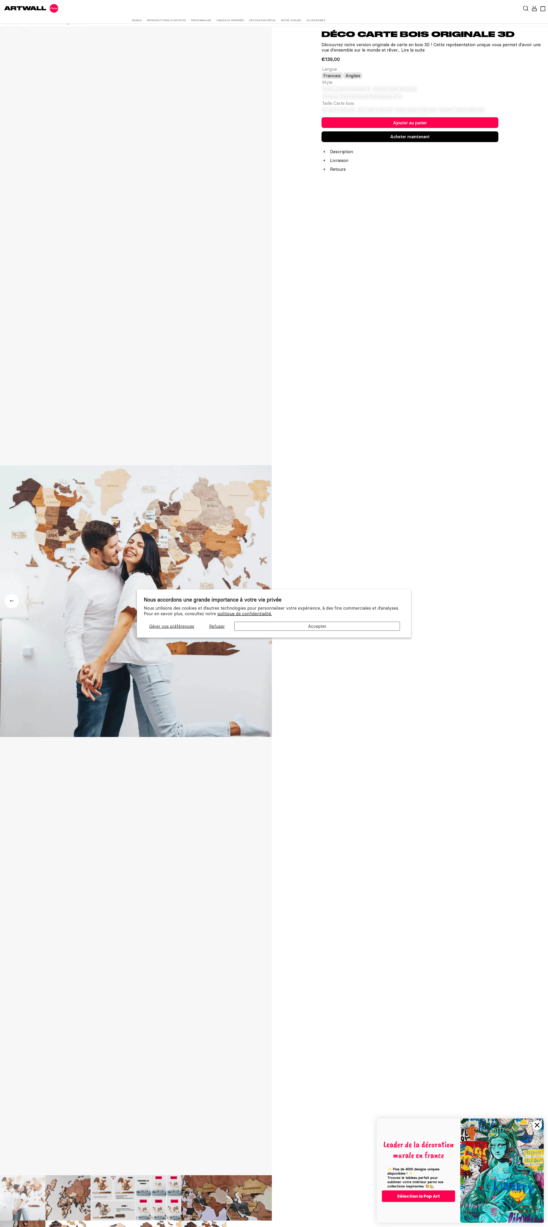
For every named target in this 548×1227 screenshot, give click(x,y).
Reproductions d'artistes (166, 20)
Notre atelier (291, 20)
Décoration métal (262, 20)
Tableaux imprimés (230, 20)
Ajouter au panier (410, 122)
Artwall (25, 8)
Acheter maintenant (410, 136)
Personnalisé (201, 20)
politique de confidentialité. (244, 613)
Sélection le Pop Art (418, 1196)
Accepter (317, 626)
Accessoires (315, 20)
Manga (137, 20)
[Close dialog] (537, 1125)
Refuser (217, 626)
